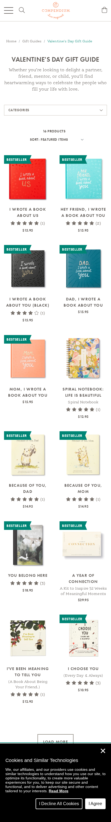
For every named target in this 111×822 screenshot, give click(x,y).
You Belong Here (27, 575)
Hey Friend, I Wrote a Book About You (83, 212)
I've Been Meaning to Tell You (28, 672)
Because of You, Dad (28, 488)
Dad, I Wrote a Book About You (83, 302)
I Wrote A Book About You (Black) (27, 302)
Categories (18, 110)
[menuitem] (104, 10)
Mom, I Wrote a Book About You (27, 392)
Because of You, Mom (83, 488)
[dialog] (55, 782)
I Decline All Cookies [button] (59, 803)
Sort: (34, 139)
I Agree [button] (95, 803)
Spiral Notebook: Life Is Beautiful (83, 392)
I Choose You (83, 668)
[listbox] (61, 139)
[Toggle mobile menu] (8, 10)
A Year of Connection (83, 578)
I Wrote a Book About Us (27, 212)
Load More (55, 742)
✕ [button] (103, 751)
